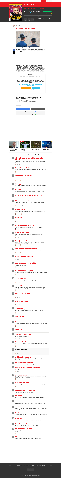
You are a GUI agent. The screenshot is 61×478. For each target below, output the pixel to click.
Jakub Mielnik (18, 353)
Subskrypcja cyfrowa (42, 8)
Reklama (31, 466)
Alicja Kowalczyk (18, 371)
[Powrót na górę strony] (51, 465)
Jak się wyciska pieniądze (22, 293)
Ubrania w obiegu (20, 316)
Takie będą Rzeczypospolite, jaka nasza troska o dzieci (29, 158)
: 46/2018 (27, 5)
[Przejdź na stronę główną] (8, 1)
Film (16, 401)
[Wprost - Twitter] (30, 469)
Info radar (18, 189)
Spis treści (25, 8)
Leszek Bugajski (18, 386)
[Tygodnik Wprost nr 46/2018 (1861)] (15, 12)
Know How (18, 322)
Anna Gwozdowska (18, 338)
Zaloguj (47, 13)
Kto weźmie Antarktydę (22, 342)
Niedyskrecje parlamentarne (23, 175)
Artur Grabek (18, 259)
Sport (28, 465)
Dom (33, 465)
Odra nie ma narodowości (22, 201)
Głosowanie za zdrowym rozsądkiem (26, 263)
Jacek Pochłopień (18, 164)
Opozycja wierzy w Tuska (22, 241)
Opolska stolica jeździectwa (23, 357)
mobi (32, 20)
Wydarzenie (18, 395)
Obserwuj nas (29, 111)
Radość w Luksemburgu (22, 232)
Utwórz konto (47, 11)
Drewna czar (18, 329)
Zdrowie (25, 465)
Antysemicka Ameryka (21, 349)
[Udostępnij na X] (14, 52)
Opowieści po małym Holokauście (25, 390)
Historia (40, 465)
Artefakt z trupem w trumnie (23, 428)
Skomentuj (38, 109)
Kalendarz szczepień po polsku (24, 271)
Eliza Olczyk (18, 180)
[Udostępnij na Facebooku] (14, 50)
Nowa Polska (19, 286)
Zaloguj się (33, 89)
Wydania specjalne (35, 8)
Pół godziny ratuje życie (22, 168)
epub (29, 20)
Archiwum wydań (30, 8)
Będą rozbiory (19, 217)
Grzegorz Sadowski (18, 304)
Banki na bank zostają (21, 301)
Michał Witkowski (18, 433)
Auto (30, 465)
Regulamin (34, 466)
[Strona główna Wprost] (12, 1)
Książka (17, 413)
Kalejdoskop (18, 418)
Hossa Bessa (19, 308)
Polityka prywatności (38, 466)
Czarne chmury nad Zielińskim (24, 256)
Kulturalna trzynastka (21, 424)
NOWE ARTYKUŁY (30, 91)
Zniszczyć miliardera (21, 278)
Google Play (36, 98)
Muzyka (17, 406)
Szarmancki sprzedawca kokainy (24, 225)
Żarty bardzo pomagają (22, 382)
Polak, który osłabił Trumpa (23, 334)
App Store (33, 98)
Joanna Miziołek (23, 180)
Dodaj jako (29, 114)
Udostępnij (23, 109)
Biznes (22, 465)
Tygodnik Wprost (30, 4)
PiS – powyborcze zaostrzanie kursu (26, 248)
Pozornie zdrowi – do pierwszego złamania (27, 367)
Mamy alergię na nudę (21, 375)
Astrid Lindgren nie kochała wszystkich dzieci (28, 195)
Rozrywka (36, 465)
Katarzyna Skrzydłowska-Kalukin (20, 205)
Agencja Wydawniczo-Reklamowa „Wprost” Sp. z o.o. (29, 473)
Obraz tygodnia (19, 184)
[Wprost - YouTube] (33, 469)
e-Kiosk (46, 18)
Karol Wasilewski (18, 297)
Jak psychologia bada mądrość (24, 362)
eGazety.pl (39, 18)
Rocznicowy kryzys (20, 209)
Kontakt (24, 466)
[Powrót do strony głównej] (10, 465)
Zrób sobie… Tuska (20, 437)
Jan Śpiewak (18, 221)
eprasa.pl (43, 18)
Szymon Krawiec (18, 282)
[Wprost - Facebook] (28, 469)
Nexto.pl (49, 18)
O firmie (21, 466)
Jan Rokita (18, 237)
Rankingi (43, 465)
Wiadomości (18, 465)
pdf (25, 20)
